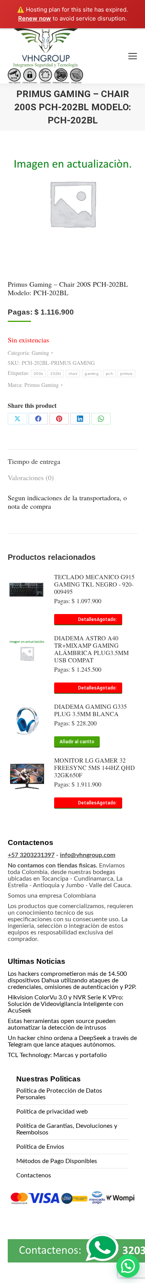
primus (126, 373)
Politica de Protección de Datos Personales (59, 1094)
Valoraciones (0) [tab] (31, 477)
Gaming (40, 352)
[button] (128, 1266)
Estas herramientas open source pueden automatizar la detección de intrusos (62, 1024)
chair (73, 373)
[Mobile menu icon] (132, 56)
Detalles (87, 619)
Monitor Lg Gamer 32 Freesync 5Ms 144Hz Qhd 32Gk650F (94, 767)
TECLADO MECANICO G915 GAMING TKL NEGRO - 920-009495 (94, 584)
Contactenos (33, 1175)
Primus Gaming (41, 384)
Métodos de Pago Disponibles (56, 1161)
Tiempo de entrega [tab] (34, 461)
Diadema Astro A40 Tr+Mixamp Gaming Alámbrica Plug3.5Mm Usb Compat (91, 649)
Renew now (34, 18)
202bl (55, 373)
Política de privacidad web (52, 1112)
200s (38, 373)
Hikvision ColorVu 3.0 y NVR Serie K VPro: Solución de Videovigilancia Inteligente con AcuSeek (65, 1004)
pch (109, 373)
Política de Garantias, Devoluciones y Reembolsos (66, 1129)
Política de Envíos (40, 1147)
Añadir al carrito (77, 741)
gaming (92, 373)
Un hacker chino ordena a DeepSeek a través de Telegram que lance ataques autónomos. (72, 1041)
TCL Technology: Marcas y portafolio (57, 1055)
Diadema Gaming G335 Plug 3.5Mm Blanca (90, 710)
